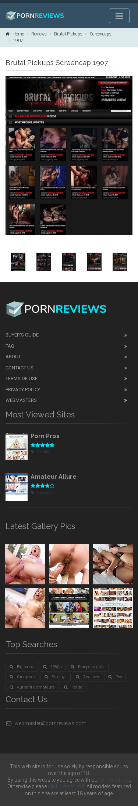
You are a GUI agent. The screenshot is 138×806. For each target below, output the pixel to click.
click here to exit (66, 786)
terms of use (115, 780)
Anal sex (91, 676)
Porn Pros (45, 436)
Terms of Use (22, 378)
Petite (76, 687)
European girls (91, 667)
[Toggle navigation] (119, 15)
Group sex (26, 676)
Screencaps (101, 34)
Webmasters (21, 400)
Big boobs (25, 667)
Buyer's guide (22, 335)
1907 (18, 40)
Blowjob (44, 492)
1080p (55, 667)
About (13, 356)
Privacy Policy (23, 389)
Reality (43, 452)
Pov (119, 676)
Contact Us (19, 367)
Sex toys (59, 676)
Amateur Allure (54, 476)
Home (18, 34)
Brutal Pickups (68, 34)
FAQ (10, 346)
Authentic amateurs (36, 687)
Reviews (39, 34)
